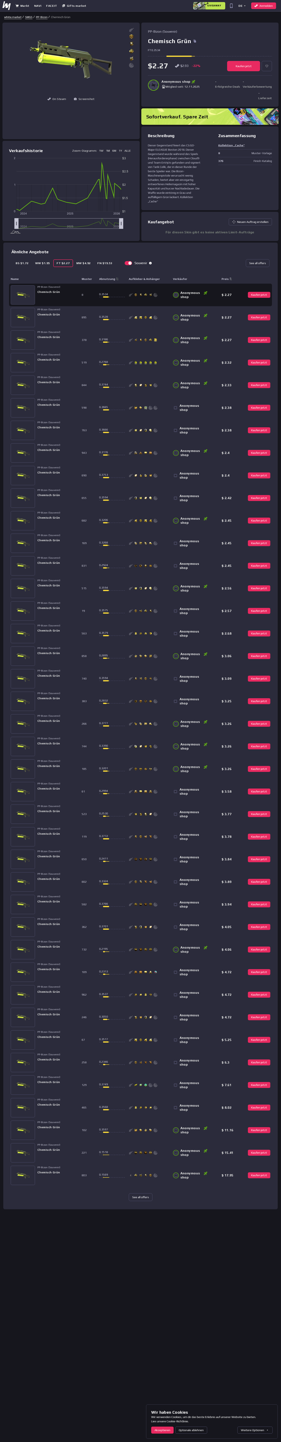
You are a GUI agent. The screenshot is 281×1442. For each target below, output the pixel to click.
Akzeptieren (162, 1430)
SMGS (29, 17)
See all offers (257, 263)
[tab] (22, 263)
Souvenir (141, 263)
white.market (13, 17)
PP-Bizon (42, 17)
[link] (13, 17)
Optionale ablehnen (191, 1430)
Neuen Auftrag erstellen (252, 222)
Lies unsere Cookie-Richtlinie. (170, 1421)
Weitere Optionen (252, 1430)
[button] (241, 5)
